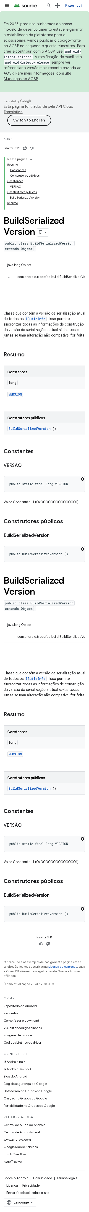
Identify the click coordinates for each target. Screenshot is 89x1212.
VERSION (15, 394)
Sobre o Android (16, 1178)
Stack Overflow (15, 1154)
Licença (12, 1185)
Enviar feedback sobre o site (28, 1193)
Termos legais (67, 1178)
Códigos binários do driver (22, 1042)
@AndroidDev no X (17, 1069)
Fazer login (74, 5)
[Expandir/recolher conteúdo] (31, 159)
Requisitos (11, 1013)
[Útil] (24, 148)
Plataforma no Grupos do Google (28, 1091)
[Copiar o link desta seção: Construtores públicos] (68, 522)
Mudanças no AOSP (21, 79)
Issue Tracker (13, 1161)
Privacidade (31, 1185)
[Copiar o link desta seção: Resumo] (30, 355)
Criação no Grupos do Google (25, 1098)
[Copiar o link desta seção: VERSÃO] (26, 466)
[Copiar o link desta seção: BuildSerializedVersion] (54, 536)
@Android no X (15, 1062)
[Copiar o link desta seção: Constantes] (38, 452)
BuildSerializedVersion (29, 428)
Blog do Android (15, 1076)
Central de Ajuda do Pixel (22, 1132)
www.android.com (17, 1139)
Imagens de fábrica (18, 1035)
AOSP (7, 139)
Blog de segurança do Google (25, 1084)
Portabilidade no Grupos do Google (29, 1106)
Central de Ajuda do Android (24, 1125)
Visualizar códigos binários (23, 1028)
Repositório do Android (20, 1006)
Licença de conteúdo (62, 967)
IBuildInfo (35, 319)
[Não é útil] (31, 148)
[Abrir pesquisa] (49, 5)
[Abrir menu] (7, 5)
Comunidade (42, 1178)
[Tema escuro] (82, 479)
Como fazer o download (21, 1020)
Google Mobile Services (21, 1147)
